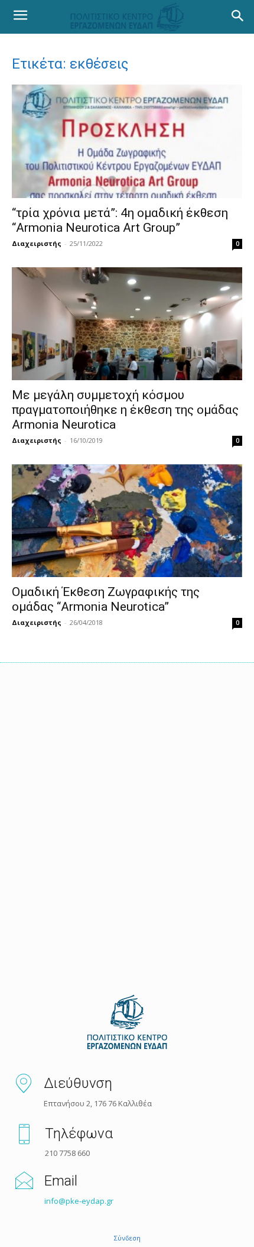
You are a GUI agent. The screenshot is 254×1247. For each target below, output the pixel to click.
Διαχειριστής (36, 243)
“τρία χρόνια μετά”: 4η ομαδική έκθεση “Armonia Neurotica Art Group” (120, 220)
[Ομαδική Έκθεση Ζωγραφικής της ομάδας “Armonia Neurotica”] (127, 520)
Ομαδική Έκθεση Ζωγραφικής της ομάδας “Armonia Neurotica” (106, 599)
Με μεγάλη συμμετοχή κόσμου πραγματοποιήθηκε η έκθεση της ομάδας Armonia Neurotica (125, 410)
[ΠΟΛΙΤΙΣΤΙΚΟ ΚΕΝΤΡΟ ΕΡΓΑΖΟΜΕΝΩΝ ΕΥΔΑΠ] (127, 1023)
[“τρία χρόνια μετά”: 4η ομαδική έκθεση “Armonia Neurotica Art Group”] (127, 142)
